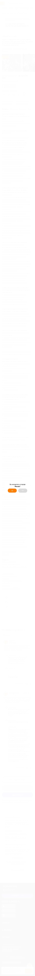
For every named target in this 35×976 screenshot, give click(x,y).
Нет (23, 490)
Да (12, 490)
